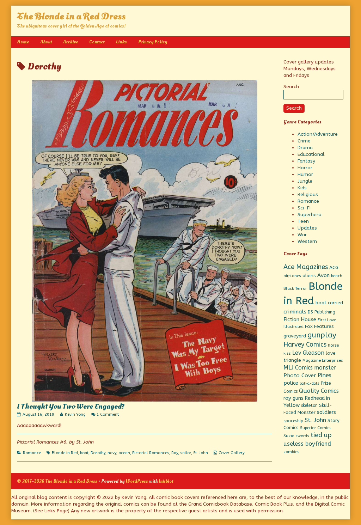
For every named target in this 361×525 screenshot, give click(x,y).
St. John (200, 453)
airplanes (292, 276)
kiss (287, 353)
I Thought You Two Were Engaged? (70, 406)
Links (121, 41)
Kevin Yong (75, 414)
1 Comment (108, 414)
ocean (124, 453)
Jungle (305, 181)
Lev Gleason (308, 352)
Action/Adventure (318, 134)
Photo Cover (299, 375)
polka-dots (309, 383)
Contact (96, 41)
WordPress (137, 481)
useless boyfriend (307, 443)
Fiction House (299, 319)
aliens (309, 276)
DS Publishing (321, 312)
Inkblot (166, 481)
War (302, 235)
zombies (291, 452)
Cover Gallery (232, 453)
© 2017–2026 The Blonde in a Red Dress (57, 481)
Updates (307, 228)
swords (302, 436)
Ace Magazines (305, 267)
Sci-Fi (304, 208)
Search (291, 87)
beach (336, 275)
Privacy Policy (152, 41)
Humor (305, 174)
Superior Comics (315, 428)
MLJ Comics (298, 367)
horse (333, 345)
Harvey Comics (304, 344)
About (46, 41)
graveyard (294, 336)
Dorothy (98, 453)
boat (84, 453)
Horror (305, 168)
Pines (324, 375)
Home (23, 41)
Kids (302, 188)
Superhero (310, 215)
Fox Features (319, 326)
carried (335, 302)
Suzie (288, 435)
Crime (304, 141)
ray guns (293, 398)
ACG (333, 267)
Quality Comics (319, 390)
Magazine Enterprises (322, 360)
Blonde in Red (65, 453)
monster (325, 367)
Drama (305, 148)
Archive (70, 41)
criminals (294, 312)
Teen (303, 221)
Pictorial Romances (150, 453)
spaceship (293, 420)
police (290, 383)
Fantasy (306, 161)
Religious (308, 194)
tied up (321, 435)
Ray (174, 453)
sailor (185, 453)
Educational (311, 154)
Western (307, 241)
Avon (323, 275)
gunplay (321, 335)
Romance (32, 453)
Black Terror (295, 288)
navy (112, 453)
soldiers (326, 412)
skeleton (309, 405)
